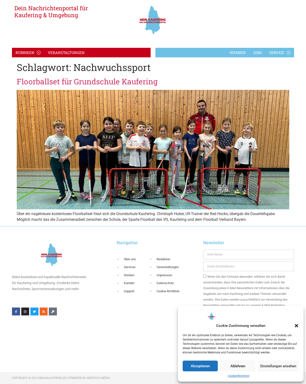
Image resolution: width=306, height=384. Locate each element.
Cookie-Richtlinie (238, 376)
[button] (296, 325)
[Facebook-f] (16, 312)
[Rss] (44, 312)
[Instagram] (25, 312)
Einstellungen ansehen (278, 366)
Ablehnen (237, 366)
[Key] (53, 312)
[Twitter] (34, 312)
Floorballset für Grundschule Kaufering (87, 81)
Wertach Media (98, 378)
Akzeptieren (200, 366)
